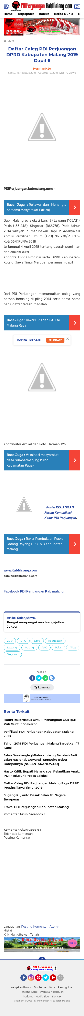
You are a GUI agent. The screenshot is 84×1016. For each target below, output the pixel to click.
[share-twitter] (39, 678)
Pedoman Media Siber (36, 996)
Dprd (37, 640)
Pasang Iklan (65, 987)
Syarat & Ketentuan (52, 991)
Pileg (73, 647)
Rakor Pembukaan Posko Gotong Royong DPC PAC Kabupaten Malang (35, 544)
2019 (9, 640)
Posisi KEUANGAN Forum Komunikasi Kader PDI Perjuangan (60, 512)
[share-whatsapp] (45, 678)
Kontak (56, 996)
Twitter (47, 983)
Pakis (58, 647)
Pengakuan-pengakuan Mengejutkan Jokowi (36, 624)
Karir (52, 987)
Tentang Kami (29, 991)
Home (8, 14)
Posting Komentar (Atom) (40, 926)
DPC (23, 640)
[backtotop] (42, 960)
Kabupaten (55, 640)
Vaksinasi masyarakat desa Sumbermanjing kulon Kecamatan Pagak (33, 460)
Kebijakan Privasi (21, 987)
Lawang (12, 647)
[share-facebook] (32, 678)
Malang (29, 647)
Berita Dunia (63, 14)
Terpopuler (26, 14)
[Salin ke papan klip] (52, 678)
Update (56, 340)
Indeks (44, 14)
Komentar (44, 687)
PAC (44, 647)
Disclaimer (40, 987)
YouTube (56, 983)
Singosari (12, 654)
